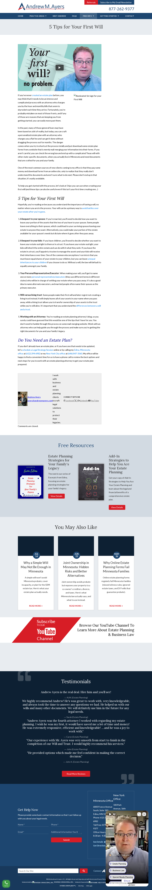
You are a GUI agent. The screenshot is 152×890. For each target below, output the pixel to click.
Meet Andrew (59, 16)
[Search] (84, 870)
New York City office (56, 353)
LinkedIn (84, 400)
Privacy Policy (101, 879)
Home (20, 16)
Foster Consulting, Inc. (64, 882)
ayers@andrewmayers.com (40, 400)
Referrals (91, 2)
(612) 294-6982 (33, 353)
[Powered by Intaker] (131, 885)
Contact (129, 16)
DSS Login (89, 886)
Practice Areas (37, 16)
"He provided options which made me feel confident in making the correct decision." (76, 754)
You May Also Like (76, 527)
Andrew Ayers (34, 397)
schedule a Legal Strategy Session (37, 350)
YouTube (94, 400)
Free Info (87, 16)
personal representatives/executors (48, 276)
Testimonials (76, 681)
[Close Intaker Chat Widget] (144, 814)
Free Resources (76, 445)
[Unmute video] (110, 814)
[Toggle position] (139, 814)
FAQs (74, 16)
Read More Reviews (76, 773)
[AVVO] (104, 870)
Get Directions (100, 845)
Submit (66, 840)
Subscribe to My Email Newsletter (116, 2)
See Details (98, 842)
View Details (56, 496)
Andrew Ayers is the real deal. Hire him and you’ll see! (76, 692)
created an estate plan (42, 95)
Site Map (81, 886)
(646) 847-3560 (75, 353)
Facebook (69, 400)
